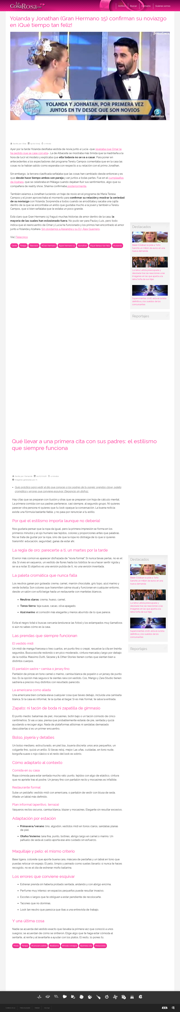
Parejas (23, 245)
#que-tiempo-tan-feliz (100, 245)
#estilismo (54, 946)
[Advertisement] (90, 130)
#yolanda (117, 245)
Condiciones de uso (10, 1008)
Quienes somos (162, 6)
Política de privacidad (25, 1008)
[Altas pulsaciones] (39, 996)
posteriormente (76, 186)
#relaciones (100, 946)
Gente (14, 245)
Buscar (133, 6)
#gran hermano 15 (67, 245)
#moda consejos (69, 946)
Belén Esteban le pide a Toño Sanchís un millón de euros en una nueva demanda (148, 248)
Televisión (34, 245)
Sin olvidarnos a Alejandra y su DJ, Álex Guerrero (71, 229)
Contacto (146, 6)
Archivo (121, 6)
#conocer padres (39, 946)
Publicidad (37, 1008)
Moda (16, 946)
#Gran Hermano (49, 245)
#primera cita (86, 946)
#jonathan (82, 245)
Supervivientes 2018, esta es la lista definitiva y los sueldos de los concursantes (149, 301)
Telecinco (22, 237)
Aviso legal (47, 1008)
